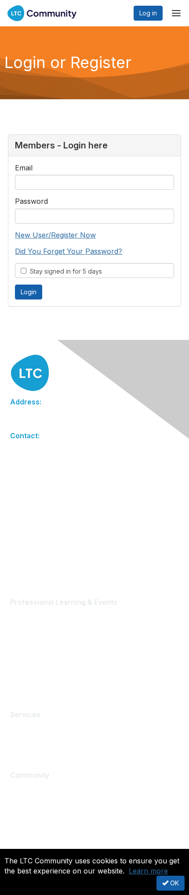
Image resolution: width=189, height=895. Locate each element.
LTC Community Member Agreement (62, 827)
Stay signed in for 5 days (64, 271)
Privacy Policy (30, 840)
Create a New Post (37, 788)
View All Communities (40, 801)
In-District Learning (37, 654)
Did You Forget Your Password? (68, 251)
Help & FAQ (26, 814)
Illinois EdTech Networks (45, 667)
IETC (17, 681)
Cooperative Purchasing (45, 741)
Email (24, 167)
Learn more (148, 870)
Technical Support (36, 728)
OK (173, 883)
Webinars (23, 628)
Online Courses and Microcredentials (63, 642)
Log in (148, 13)
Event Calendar (32, 616)
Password (31, 201)
